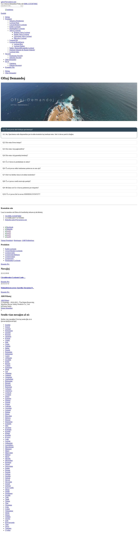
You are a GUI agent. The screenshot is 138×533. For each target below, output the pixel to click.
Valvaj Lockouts (15, 30)
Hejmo (7, 17)
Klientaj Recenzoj (15, 65)
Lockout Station (19, 46)
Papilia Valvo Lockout (21, 34)
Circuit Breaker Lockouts (18, 25)
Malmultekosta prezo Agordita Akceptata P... (17, 288)
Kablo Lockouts (14, 27)
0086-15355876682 (30, 4)
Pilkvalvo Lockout (20, 38)
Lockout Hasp (14, 23)
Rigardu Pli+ (5, 264)
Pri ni (7, 61)
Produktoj (8, 19)
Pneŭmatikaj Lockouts (17, 28)
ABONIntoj (5, 300)
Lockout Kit (13, 40)
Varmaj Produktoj (7, 240)
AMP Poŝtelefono (28, 240)
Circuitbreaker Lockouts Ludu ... (13, 277)
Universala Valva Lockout (23, 36)
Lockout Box (18, 44)
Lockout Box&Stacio (16, 42)
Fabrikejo (12, 63)
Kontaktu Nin (10, 67)
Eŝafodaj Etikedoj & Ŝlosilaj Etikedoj (22, 50)
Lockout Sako (14, 52)
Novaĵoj (8, 54)
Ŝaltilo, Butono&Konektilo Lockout (21, 48)
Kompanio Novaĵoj (16, 56)
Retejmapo (17, 240)
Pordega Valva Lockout (22, 32)
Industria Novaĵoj (15, 58)
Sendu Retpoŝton (7, 308)
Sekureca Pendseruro (16, 21)
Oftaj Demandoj (10, 60)
